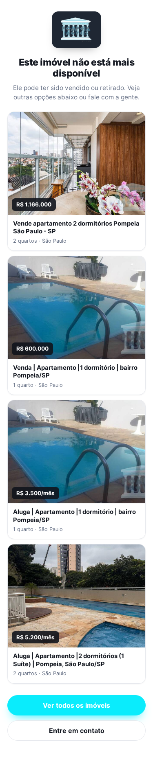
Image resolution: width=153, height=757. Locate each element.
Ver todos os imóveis (76, 705)
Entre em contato (76, 730)
